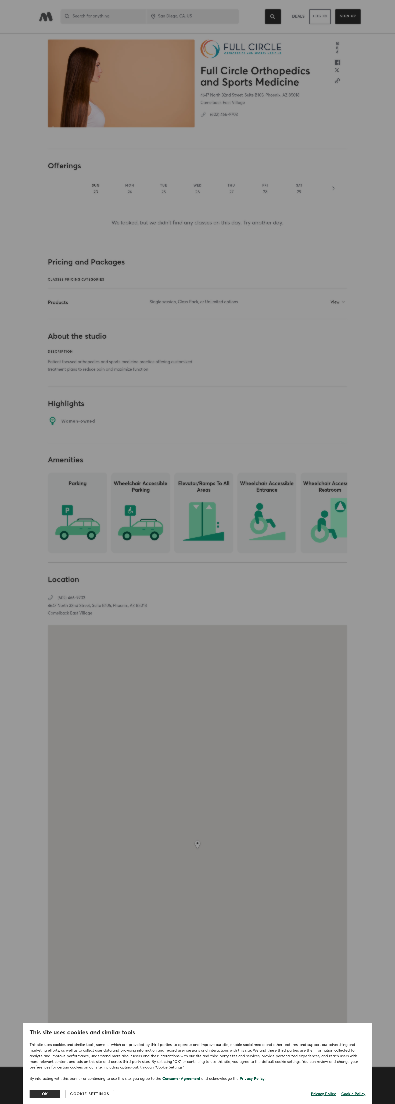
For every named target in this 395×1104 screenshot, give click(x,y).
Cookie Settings (89, 1094)
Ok (45, 1094)
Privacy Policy (252, 1079)
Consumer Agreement (181, 1079)
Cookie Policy (353, 1094)
